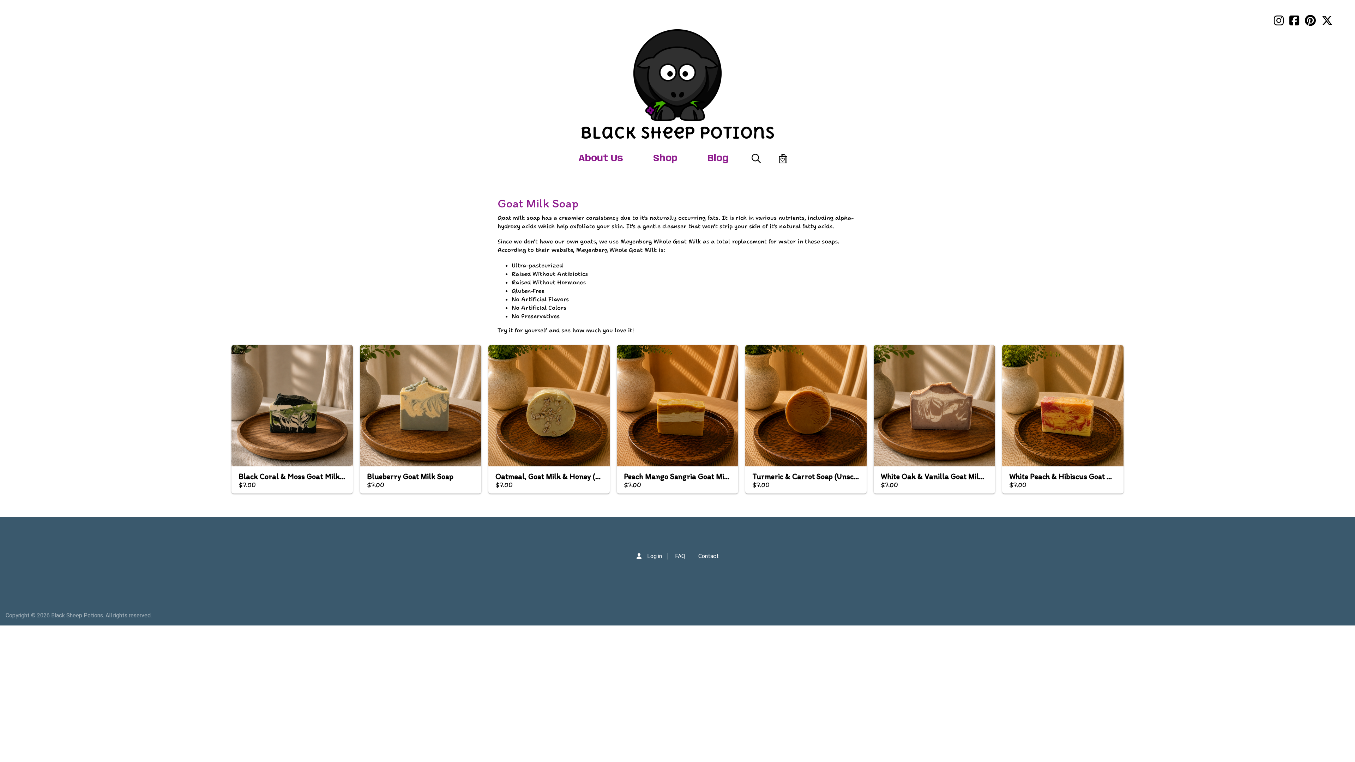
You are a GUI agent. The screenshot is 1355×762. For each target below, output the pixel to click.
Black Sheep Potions (677, 133)
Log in (654, 556)
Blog (718, 158)
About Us (600, 158)
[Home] (677, 75)
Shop (665, 158)
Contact (708, 556)
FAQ (680, 556)
